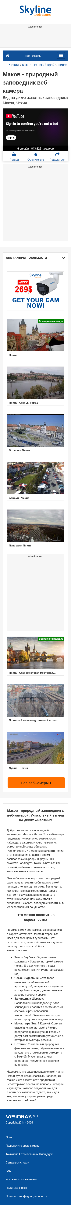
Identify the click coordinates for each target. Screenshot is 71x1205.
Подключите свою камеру (22, 1145)
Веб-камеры (33, 56)
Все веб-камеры (35, 782)
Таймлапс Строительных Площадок (29, 1154)
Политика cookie (16, 1187)
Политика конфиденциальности (26, 1196)
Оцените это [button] (35, 159)
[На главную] (7, 55)
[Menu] (61, 55)
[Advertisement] (35, 37)
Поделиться (57, 159)
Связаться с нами (17, 1162)
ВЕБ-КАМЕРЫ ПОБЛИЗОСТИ (26, 258)
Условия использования (21, 1179)
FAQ (8, 1171)
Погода (14, 159)
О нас (9, 1137)
